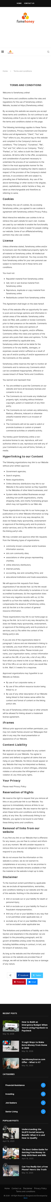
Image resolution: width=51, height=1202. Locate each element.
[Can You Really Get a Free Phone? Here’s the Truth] (11, 1170)
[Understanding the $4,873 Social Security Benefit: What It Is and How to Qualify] (11, 1133)
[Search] (48, 52)
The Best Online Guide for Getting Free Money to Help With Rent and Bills (35, 1152)
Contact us (29, 3)
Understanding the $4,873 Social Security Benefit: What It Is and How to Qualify (33, 1133)
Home (19, 3)
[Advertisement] (23, 38)
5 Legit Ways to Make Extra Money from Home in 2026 (34, 1045)
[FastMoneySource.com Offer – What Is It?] (11, 1063)
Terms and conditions (25, 1191)
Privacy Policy (40, 1188)
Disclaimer (27, 1188)
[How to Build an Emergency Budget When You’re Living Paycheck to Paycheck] (11, 1025)
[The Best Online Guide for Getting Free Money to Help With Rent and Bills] (11, 1153)
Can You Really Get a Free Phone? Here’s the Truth (35, 1168)
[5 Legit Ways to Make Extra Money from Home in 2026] (11, 1046)
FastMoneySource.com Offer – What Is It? (33, 1060)
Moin (25, 1198)
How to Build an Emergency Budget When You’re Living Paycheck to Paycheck (35, 1026)
